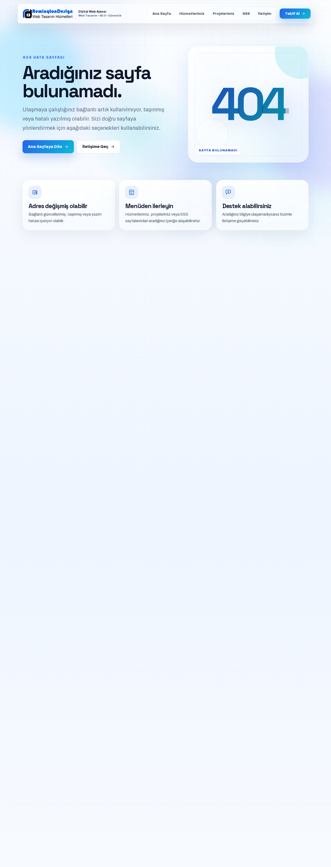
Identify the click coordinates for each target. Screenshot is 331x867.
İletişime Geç (95, 147)
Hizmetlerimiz (192, 14)
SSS (246, 14)
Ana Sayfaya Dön (45, 147)
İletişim (264, 14)
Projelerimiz (223, 14)
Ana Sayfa (161, 14)
